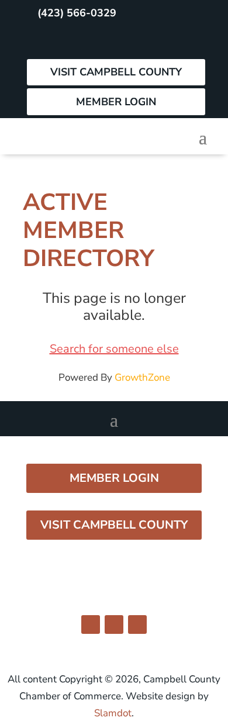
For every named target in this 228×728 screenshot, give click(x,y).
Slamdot (113, 713)
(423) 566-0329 (76, 13)
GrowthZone (142, 377)
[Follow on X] (90, 40)
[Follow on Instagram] (64, 40)
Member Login (116, 102)
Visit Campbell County (116, 72)
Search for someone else (114, 349)
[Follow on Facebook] (39, 40)
